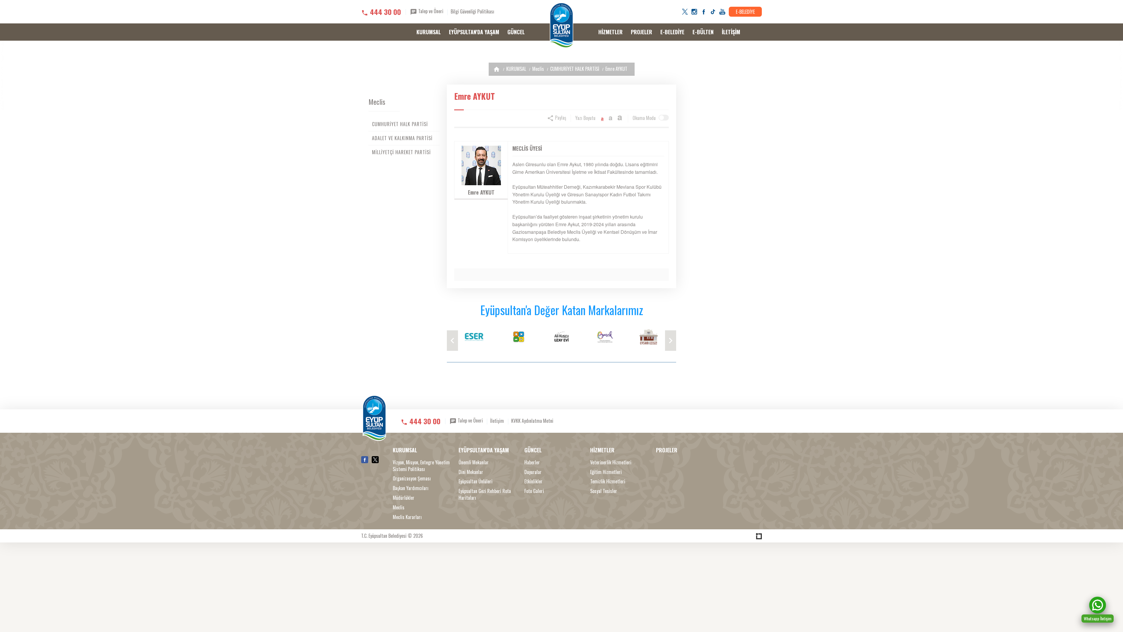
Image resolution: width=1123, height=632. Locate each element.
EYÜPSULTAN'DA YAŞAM (474, 32)
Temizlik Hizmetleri (607, 481)
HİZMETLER (610, 32)
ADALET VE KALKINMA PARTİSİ (402, 138)
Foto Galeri (534, 491)
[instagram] (694, 12)
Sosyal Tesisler (603, 491)
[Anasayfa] (496, 69)
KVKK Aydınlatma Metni (532, 420)
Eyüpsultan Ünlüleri (475, 481)
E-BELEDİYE (745, 11)
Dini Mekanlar (471, 472)
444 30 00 (385, 11)
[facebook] (704, 12)
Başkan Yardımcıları (410, 488)
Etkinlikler (533, 481)
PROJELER (641, 32)
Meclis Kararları (407, 517)
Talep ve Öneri (430, 11)
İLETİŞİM (731, 32)
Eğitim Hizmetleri (606, 472)
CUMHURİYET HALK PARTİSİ (574, 68)
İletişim (497, 420)
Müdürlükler (403, 497)
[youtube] (722, 12)
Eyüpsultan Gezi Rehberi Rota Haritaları (485, 494)
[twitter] (685, 12)
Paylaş (560, 117)
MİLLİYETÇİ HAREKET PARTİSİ (401, 152)
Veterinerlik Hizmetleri (610, 462)
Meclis (538, 68)
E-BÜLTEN (703, 32)
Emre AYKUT (616, 68)
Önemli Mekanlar (474, 462)
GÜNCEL (516, 32)
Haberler (532, 462)
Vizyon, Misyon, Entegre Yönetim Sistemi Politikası (421, 466)
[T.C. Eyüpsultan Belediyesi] (561, 25)
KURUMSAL (428, 32)
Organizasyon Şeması (412, 478)
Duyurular (533, 472)
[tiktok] (713, 12)
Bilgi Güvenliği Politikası (472, 11)
